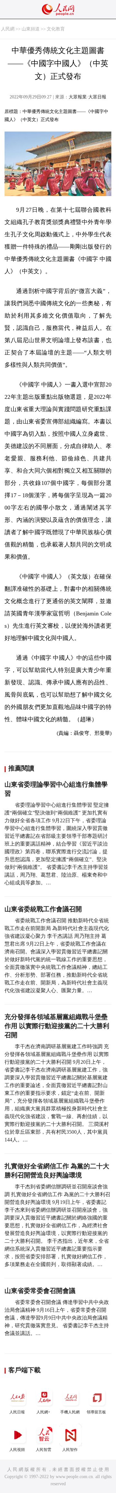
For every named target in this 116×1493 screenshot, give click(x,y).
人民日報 (17, 1412)
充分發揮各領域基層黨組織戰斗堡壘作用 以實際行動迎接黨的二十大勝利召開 (57, 1025)
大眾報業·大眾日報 (87, 97)
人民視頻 (17, 1449)
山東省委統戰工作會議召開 (43, 909)
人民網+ (43, 1412)
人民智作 (70, 1449)
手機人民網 (70, 1412)
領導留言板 (96, 1412)
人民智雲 (43, 1449)
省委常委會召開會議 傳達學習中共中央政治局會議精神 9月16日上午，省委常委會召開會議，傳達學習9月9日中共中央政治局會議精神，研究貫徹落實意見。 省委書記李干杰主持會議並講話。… (57, 1317)
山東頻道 (31, 29)
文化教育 (56, 29)
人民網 (8, 29)
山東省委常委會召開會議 (40, 1290)
